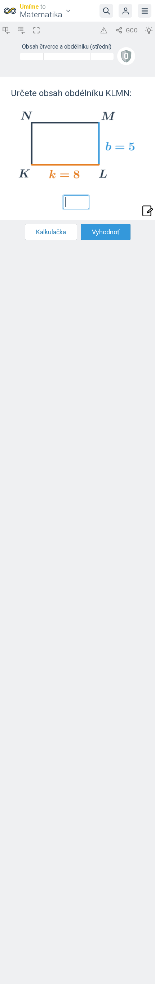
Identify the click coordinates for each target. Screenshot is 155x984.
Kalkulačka (51, 232)
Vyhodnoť (105, 232)
